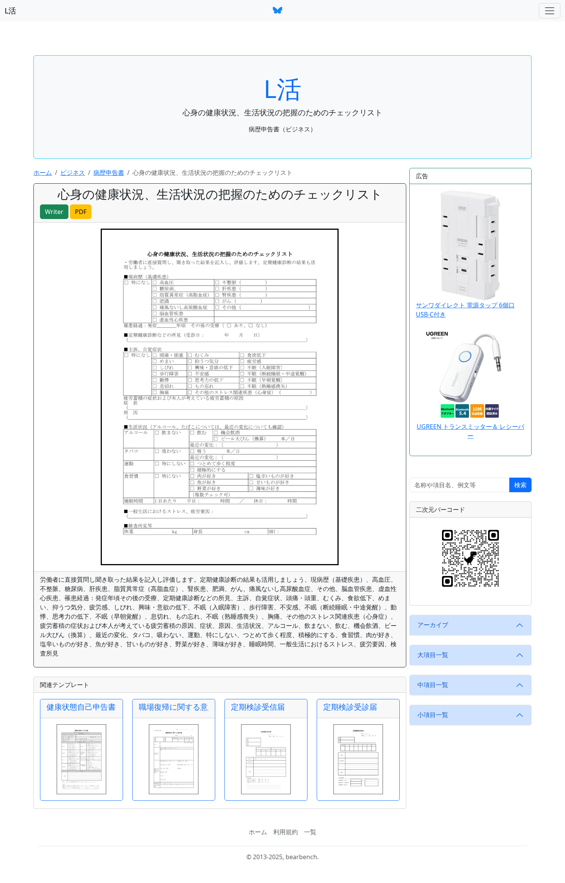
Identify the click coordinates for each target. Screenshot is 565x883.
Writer (54, 211)
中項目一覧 (432, 685)
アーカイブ (432, 625)
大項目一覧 (432, 655)
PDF (80, 211)
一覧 (310, 832)
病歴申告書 (108, 172)
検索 (520, 485)
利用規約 (285, 832)
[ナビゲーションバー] (549, 10)
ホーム (42, 172)
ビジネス (72, 172)
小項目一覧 (432, 714)
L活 (10, 10)
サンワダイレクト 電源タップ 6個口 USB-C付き (465, 310)
